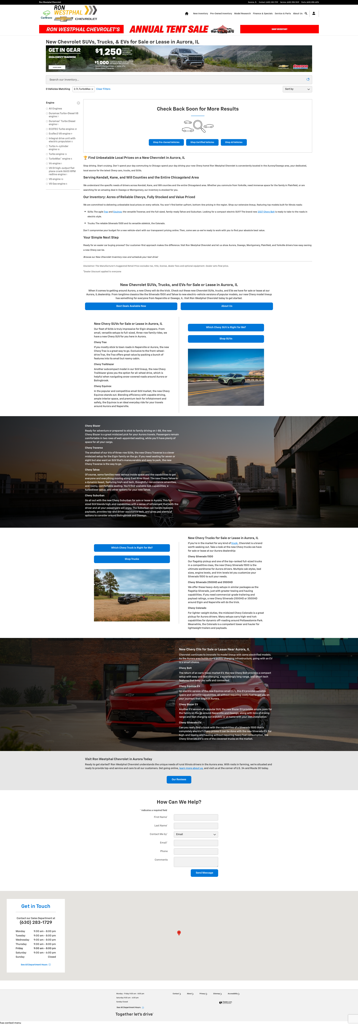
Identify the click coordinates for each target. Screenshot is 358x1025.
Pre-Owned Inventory (221, 14)
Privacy (202, 994)
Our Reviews (179, 779)
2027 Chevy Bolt (266, 212)
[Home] (46, 14)
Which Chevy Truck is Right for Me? (132, 548)
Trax (106, 212)
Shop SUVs (226, 339)
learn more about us (191, 768)
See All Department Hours (34, 965)
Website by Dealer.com (225, 1002)
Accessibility (233, 994)
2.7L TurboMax (82, 89)
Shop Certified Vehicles (202, 142)
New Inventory (200, 14)
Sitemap (216, 994)
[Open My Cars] (313, 13)
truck (234, 543)
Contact (176, 994)
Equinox (117, 212)
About (189, 994)
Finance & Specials (263, 14)
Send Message (204, 873)
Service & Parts (283, 14)
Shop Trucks (132, 559)
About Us (297, 14)
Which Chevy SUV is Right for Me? (226, 327)
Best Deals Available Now (131, 306)
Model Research (242, 14)
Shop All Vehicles (233, 142)
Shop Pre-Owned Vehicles (166, 142)
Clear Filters (103, 89)
